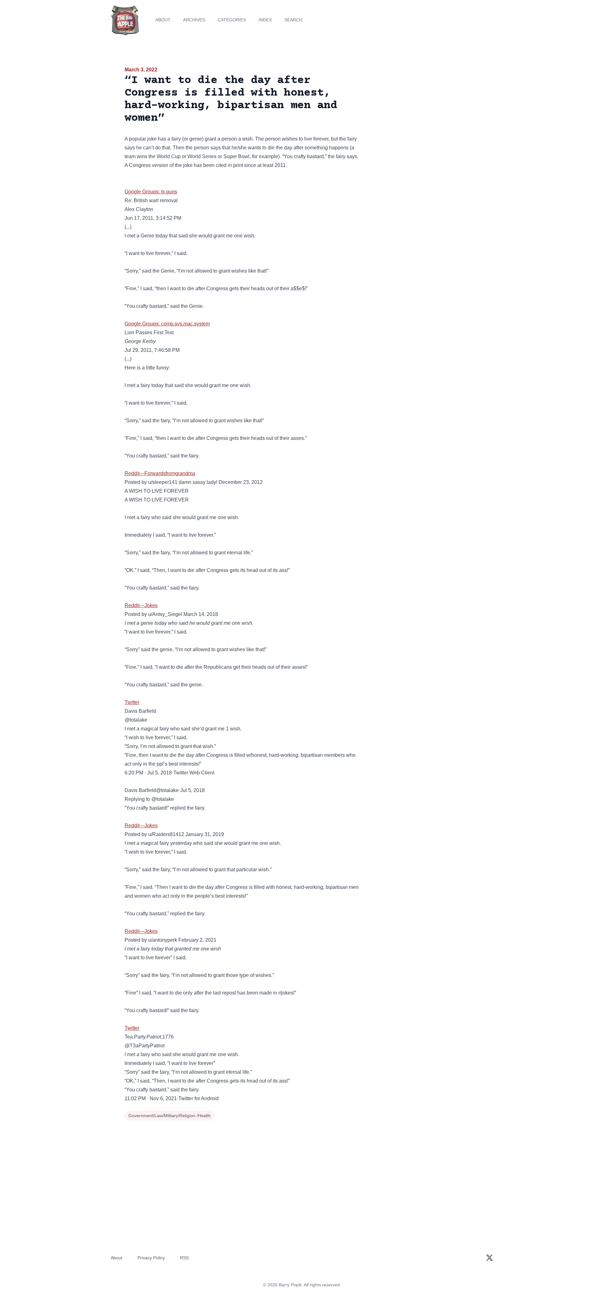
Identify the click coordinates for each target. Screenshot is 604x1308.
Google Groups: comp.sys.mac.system (167, 323)
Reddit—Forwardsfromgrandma (160, 473)
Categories (232, 19)
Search (293, 19)
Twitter (132, 702)
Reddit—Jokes (141, 605)
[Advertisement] (422, 114)
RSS (184, 1257)
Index (265, 19)
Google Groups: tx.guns (151, 191)
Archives (194, 19)
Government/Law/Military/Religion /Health (169, 1115)
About (163, 19)
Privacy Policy (151, 1257)
